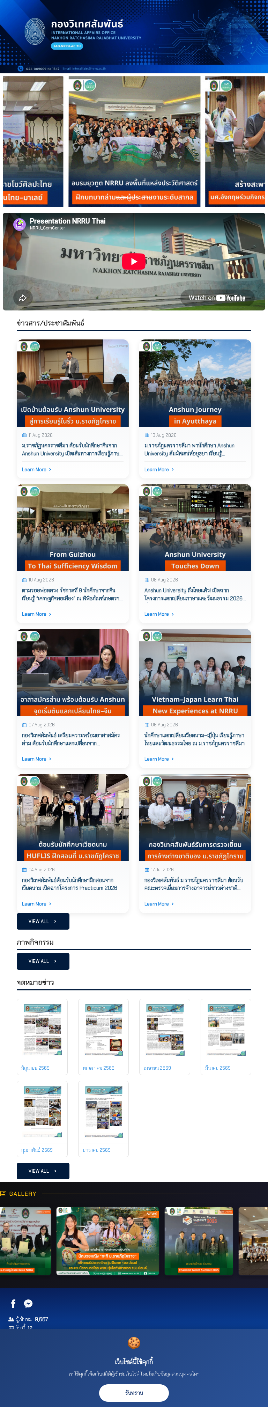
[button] (22, 141)
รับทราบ (134, 1393)
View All (39, 921)
